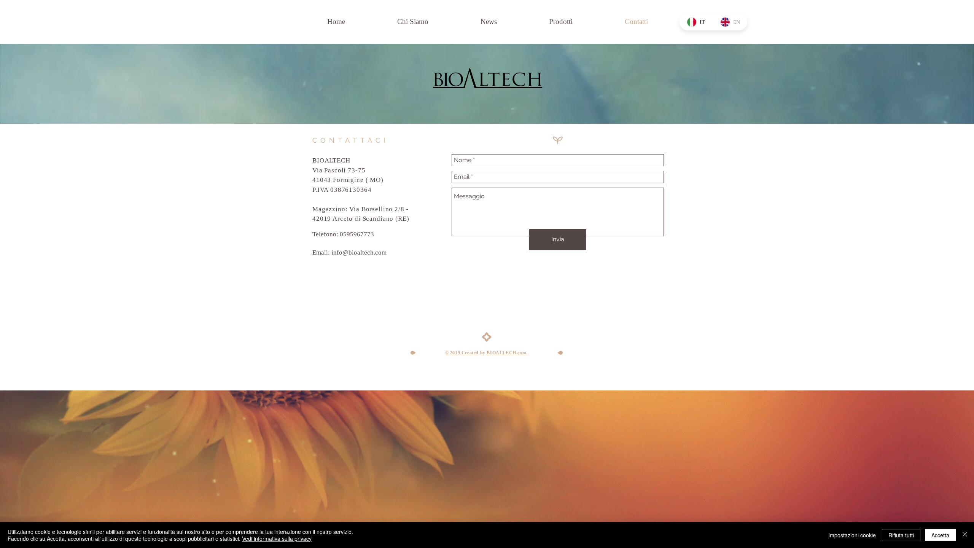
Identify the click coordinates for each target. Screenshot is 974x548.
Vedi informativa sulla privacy (277, 538)
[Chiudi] (964, 535)
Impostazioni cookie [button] (852, 535)
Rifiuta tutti (901, 535)
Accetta (940, 535)
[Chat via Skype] (325, 285)
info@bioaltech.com (359, 252)
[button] (560, 21)
